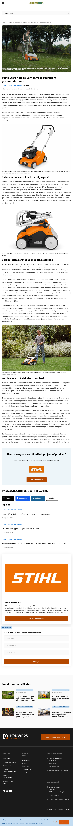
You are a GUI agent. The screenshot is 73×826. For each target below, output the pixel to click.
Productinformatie (9, 762)
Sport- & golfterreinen (7, 776)
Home (4, 23)
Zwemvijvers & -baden (8, 782)
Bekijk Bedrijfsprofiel (36, 619)
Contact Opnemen (25, 765)
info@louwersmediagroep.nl (58, 771)
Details (55, 822)
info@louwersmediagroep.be (59, 799)
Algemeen (6, 758)
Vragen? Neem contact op (54, 737)
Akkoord (64, 822)
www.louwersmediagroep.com (59, 809)
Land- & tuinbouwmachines (12, 85)
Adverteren (26, 760)
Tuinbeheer (7, 766)
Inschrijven (36, 662)
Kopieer (52, 498)
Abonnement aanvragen (26, 771)
